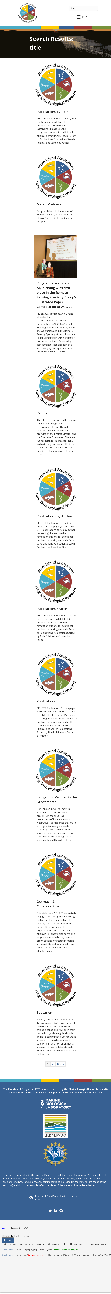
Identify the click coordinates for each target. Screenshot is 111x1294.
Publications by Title (52, 111)
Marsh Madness (49, 204)
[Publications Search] (55, 581)
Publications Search (52, 608)
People (42, 413)
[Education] (55, 985)
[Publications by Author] (55, 489)
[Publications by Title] (55, 84)
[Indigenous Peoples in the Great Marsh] (55, 770)
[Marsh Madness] (55, 177)
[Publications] (55, 674)
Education (44, 1012)
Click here (7, 1250)
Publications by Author (54, 516)
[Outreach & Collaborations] (55, 874)
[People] (55, 386)
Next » (60, 1064)
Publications (46, 701)
